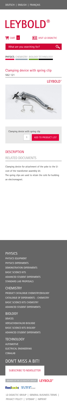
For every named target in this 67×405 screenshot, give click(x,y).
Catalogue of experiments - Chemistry (27, 297)
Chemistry (13, 288)
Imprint (42, 399)
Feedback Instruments (12, 387)
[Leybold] (27, 11)
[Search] (57, 47)
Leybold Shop (46, 380)
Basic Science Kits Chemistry (21, 302)
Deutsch (10, 4)
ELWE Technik (28, 387)
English (22, 4)
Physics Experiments (17, 263)
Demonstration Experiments (21, 267)
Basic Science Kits (15, 272)
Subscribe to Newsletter (25, 370)
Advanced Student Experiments (23, 276)
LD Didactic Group (16, 394)
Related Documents (20, 158)
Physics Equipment (16, 258)
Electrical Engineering (18, 348)
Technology (14, 339)
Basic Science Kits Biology (20, 327)
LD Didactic (21, 380)
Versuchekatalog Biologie (20, 323)
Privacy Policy (14, 399)
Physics (11, 253)
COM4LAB (10, 353)
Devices (9, 318)
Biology (11, 313)
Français (35, 4)
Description (14, 152)
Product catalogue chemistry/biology (27, 293)
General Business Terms (43, 394)
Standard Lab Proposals (19, 281)
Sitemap (30, 399)
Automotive (11, 344)
